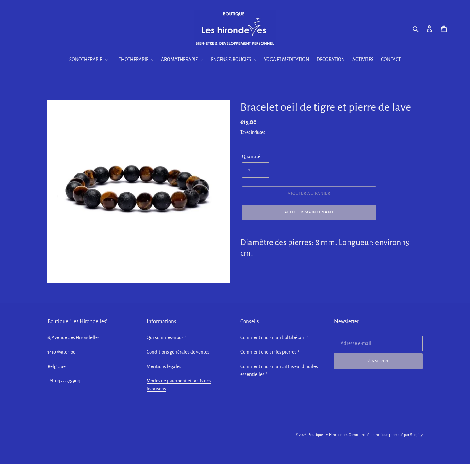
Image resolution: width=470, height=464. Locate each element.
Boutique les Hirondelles (328, 435)
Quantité (251, 156)
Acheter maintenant (309, 212)
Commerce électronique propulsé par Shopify (386, 435)
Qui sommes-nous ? (166, 337)
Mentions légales (164, 366)
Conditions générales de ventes (178, 352)
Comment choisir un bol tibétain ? (274, 337)
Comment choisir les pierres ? (269, 352)
